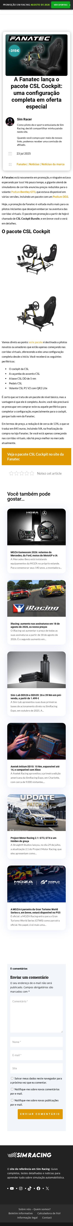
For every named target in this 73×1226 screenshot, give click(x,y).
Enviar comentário (40, 1114)
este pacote (36, 342)
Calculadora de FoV (49, 1213)
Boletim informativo (21, 1213)
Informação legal (27, 1217)
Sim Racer (24, 119)
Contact (47, 1217)
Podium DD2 (60, 196)
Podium (23, 191)
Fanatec (22, 164)
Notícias (34, 164)
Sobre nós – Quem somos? (34, 1209)
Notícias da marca (52, 164)
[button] (36, 456)
